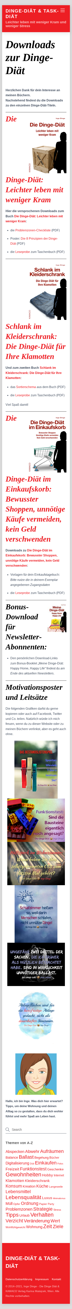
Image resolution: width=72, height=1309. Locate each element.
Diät (32, 1163)
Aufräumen (52, 1151)
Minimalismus (59, 1198)
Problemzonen (19, 1209)
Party (51, 1203)
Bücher (54, 1157)
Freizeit (12, 1169)
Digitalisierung (17, 1163)
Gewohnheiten (23, 1174)
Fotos (60, 1163)
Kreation (29, 1186)
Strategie (43, 1209)
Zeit (47, 1226)
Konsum (14, 1186)
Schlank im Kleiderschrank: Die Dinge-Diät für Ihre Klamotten (34, 373)
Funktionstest (33, 1168)
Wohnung (34, 1227)
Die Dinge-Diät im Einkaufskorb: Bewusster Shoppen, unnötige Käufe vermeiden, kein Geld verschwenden (35, 478)
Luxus (47, 1198)
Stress (57, 1209)
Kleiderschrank (37, 1181)
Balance (12, 1157)
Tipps (12, 1215)
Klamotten (15, 1180)
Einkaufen (46, 1162)
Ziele (58, 1226)
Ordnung (29, 1203)
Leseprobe (22, 251)
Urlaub (24, 1215)
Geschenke (55, 1169)
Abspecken (15, 1151)
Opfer (16, 1203)
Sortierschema (26, 387)
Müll (9, 1203)
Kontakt (56, 1279)
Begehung (41, 1157)
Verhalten (42, 1215)
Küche (42, 1186)
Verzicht (14, 1220)
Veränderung (37, 1220)
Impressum (42, 1279)
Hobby (47, 1175)
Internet (59, 1175)
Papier (43, 1203)
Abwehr (32, 1151)
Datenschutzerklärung (19, 1279)
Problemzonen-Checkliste (33, 230)
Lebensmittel (18, 1191)
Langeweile (56, 1186)
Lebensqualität (23, 1197)
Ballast (26, 1157)
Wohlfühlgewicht (15, 1227)
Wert (55, 1220)
